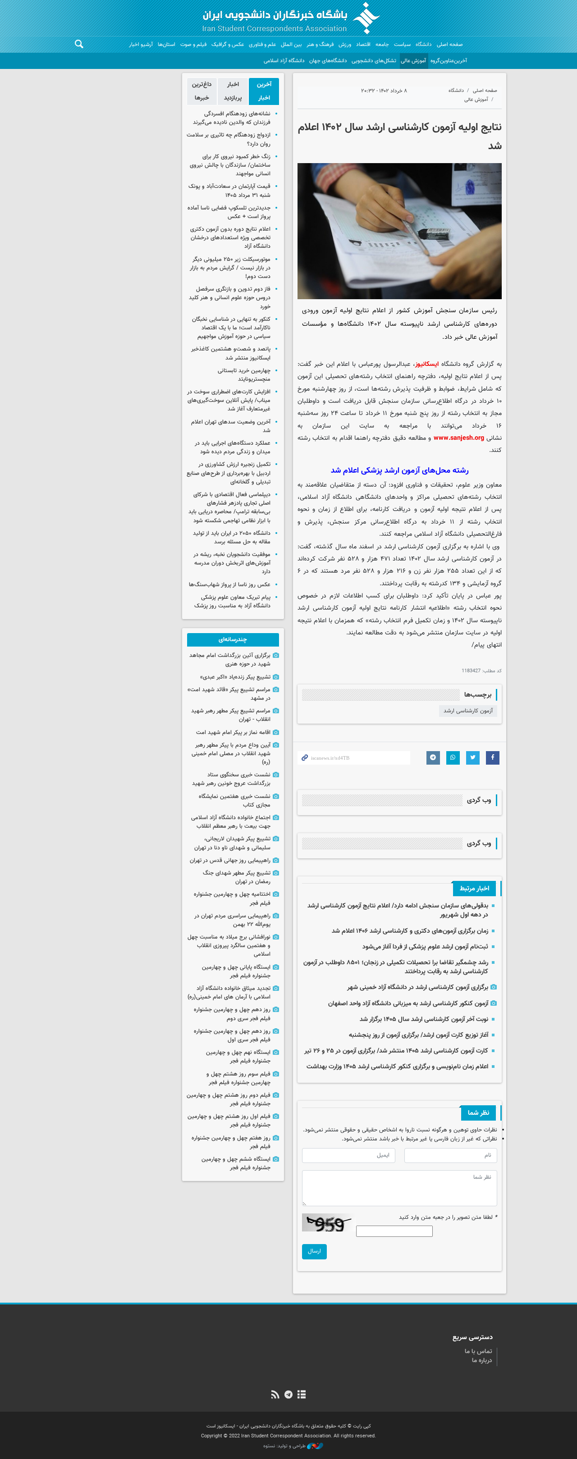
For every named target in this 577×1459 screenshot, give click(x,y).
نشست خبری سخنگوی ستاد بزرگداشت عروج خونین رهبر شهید (231, 779)
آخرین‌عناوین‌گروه (448, 61)
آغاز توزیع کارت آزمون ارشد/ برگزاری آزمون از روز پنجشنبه (418, 1035)
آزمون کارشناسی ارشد (468, 711)
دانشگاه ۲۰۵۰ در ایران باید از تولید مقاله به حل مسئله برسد (231, 538)
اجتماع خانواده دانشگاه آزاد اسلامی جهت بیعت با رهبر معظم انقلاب (230, 822)
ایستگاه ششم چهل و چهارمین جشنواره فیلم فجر (235, 1163)
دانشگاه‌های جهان (328, 61)
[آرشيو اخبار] (301, 1395)
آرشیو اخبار (141, 45)
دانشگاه (424, 45)
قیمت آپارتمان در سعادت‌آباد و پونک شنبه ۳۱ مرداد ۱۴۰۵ (229, 191)
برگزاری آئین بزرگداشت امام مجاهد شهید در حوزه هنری (229, 660)
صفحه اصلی (450, 45)
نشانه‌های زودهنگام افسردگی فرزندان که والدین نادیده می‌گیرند (231, 118)
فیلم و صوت (193, 45)
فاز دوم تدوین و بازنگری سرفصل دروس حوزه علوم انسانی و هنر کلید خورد (229, 298)
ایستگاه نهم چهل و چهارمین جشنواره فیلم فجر (238, 1057)
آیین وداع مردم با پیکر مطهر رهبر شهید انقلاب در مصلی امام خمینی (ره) (231, 754)
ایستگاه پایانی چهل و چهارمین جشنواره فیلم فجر (236, 971)
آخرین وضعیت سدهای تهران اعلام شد (230, 426)
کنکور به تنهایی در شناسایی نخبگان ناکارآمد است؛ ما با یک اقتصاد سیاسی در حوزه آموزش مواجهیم (231, 328)
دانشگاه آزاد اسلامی (284, 61)
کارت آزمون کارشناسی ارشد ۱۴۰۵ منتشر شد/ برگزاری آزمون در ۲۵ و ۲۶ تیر (396, 1051)
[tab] (263, 91)
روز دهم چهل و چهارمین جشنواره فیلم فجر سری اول (232, 1035)
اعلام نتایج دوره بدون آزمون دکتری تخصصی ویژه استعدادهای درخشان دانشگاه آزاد (230, 238)
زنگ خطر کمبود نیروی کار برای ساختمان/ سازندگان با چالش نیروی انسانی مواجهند (230, 165)
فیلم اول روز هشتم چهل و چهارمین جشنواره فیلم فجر (229, 1121)
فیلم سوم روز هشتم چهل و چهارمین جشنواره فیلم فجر (238, 1078)
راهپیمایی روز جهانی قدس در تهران (230, 860)
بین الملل (291, 45)
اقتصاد (363, 45)
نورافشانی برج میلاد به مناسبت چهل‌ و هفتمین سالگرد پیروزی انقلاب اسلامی (229, 946)
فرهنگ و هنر (320, 45)
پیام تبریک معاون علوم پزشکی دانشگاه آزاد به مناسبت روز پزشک (232, 602)
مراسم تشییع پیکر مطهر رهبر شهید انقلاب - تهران (230, 715)
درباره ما (482, 1361)
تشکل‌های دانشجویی (374, 61)
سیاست (402, 45)
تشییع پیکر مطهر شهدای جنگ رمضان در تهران (236, 877)
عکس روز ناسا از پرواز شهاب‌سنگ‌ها (229, 584)
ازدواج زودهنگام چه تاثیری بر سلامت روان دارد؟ (228, 139)
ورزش (345, 45)
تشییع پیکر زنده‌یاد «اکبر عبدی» (235, 677)
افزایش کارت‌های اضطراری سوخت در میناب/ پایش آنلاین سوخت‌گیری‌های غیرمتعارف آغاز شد (228, 401)
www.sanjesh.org (459, 438)
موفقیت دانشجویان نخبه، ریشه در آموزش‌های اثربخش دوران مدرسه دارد (231, 563)
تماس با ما (478, 1352)
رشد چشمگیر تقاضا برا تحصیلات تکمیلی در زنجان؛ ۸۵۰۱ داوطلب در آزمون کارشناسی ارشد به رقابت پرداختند (395, 967)
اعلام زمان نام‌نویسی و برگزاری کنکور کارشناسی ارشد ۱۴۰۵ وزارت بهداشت (397, 1067)
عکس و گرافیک (227, 45)
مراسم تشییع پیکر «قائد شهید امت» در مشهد (229, 694)
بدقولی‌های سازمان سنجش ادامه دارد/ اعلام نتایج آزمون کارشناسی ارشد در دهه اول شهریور (397, 910)
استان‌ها (166, 45)
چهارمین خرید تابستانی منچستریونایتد (244, 375)
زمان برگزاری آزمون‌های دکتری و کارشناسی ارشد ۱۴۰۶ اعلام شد (410, 931)
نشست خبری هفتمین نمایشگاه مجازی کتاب (234, 801)
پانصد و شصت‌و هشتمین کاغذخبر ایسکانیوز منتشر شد (230, 353)
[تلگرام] (288, 1395)
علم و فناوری (262, 45)
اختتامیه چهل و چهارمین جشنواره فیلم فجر (232, 898)
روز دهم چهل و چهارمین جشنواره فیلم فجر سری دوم (232, 1014)
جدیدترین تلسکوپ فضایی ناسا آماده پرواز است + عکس (229, 212)
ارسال (314, 1251)
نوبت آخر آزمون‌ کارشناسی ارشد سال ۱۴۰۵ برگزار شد (424, 1019)
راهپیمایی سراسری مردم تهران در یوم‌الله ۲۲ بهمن (232, 920)
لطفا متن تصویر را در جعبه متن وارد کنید (448, 1217)
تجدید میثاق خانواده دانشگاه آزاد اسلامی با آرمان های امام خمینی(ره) (229, 993)
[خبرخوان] (275, 1395)
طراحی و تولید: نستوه (285, 1446)
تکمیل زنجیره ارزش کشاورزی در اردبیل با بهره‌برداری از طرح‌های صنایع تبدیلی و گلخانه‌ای (228, 473)
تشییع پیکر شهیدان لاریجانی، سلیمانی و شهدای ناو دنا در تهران (232, 843)
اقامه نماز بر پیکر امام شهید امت (233, 732)
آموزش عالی (413, 61)
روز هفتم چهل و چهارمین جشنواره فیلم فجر (231, 1142)
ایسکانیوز (427, 364)
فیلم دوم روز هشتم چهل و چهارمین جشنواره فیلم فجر (228, 1099)
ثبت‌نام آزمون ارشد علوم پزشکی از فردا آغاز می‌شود (425, 947)
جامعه (382, 45)
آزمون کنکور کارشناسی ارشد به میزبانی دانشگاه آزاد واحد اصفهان (408, 1004)
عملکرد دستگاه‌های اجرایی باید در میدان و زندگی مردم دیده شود (232, 447)
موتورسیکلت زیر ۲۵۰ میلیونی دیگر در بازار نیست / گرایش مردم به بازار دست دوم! (230, 268)
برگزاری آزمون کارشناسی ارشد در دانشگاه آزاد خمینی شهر (417, 987)
